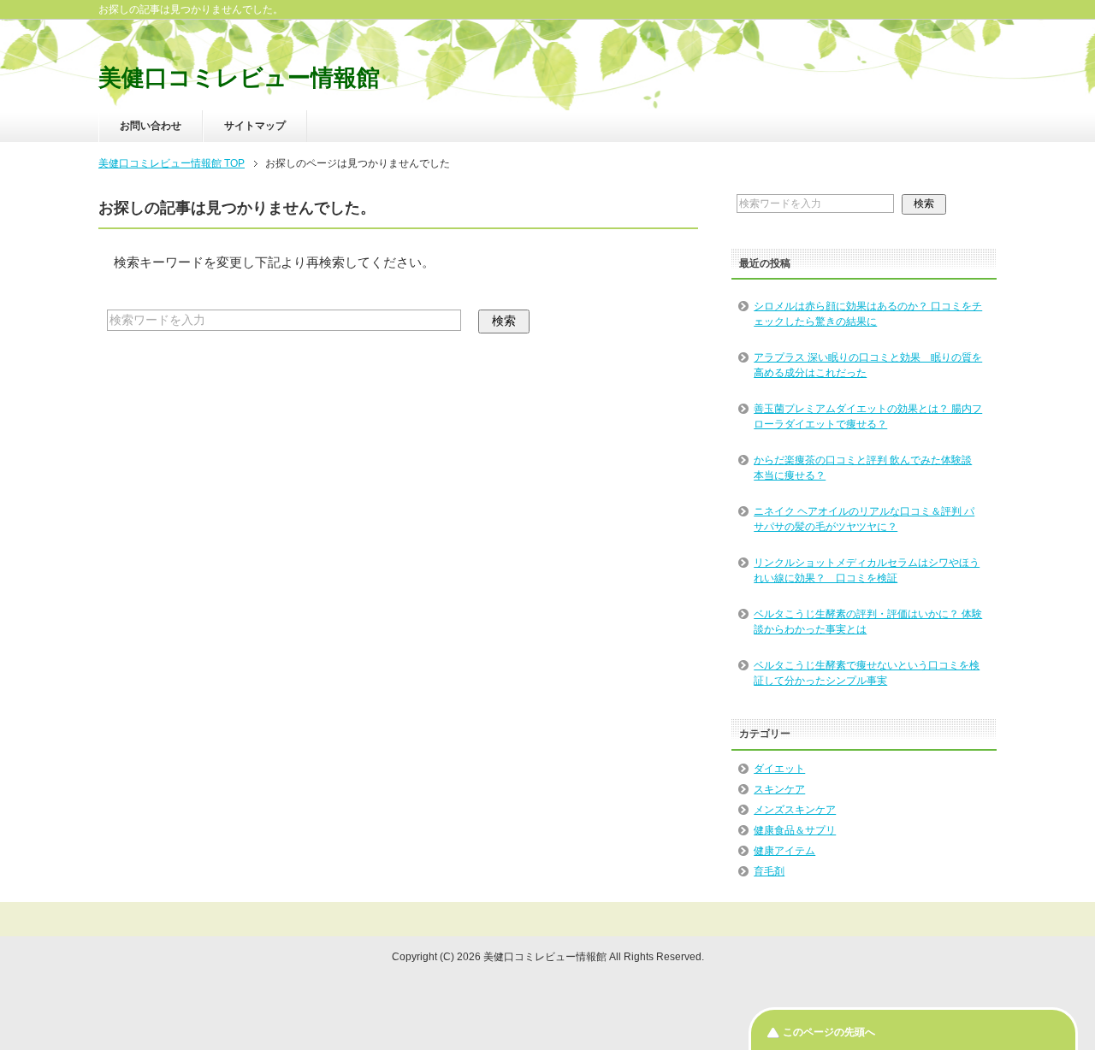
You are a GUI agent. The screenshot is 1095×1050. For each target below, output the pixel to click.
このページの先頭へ (829, 1032)
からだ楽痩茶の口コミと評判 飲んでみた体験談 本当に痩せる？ (863, 467)
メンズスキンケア (795, 810)
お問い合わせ (150, 126)
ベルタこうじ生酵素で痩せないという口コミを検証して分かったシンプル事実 (867, 673)
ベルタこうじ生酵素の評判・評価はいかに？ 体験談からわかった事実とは (868, 621)
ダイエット (779, 769)
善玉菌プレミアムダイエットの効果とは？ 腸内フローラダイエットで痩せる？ (868, 416)
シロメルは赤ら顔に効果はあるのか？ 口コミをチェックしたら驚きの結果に (868, 313)
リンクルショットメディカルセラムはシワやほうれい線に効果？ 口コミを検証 (867, 570)
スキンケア (779, 789)
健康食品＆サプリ (795, 830)
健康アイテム (784, 851)
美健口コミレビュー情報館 (239, 78)
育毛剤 (769, 871)
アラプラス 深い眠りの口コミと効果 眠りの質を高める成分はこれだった (868, 365)
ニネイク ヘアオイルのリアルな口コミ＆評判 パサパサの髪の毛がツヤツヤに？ (864, 519)
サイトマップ (255, 126)
